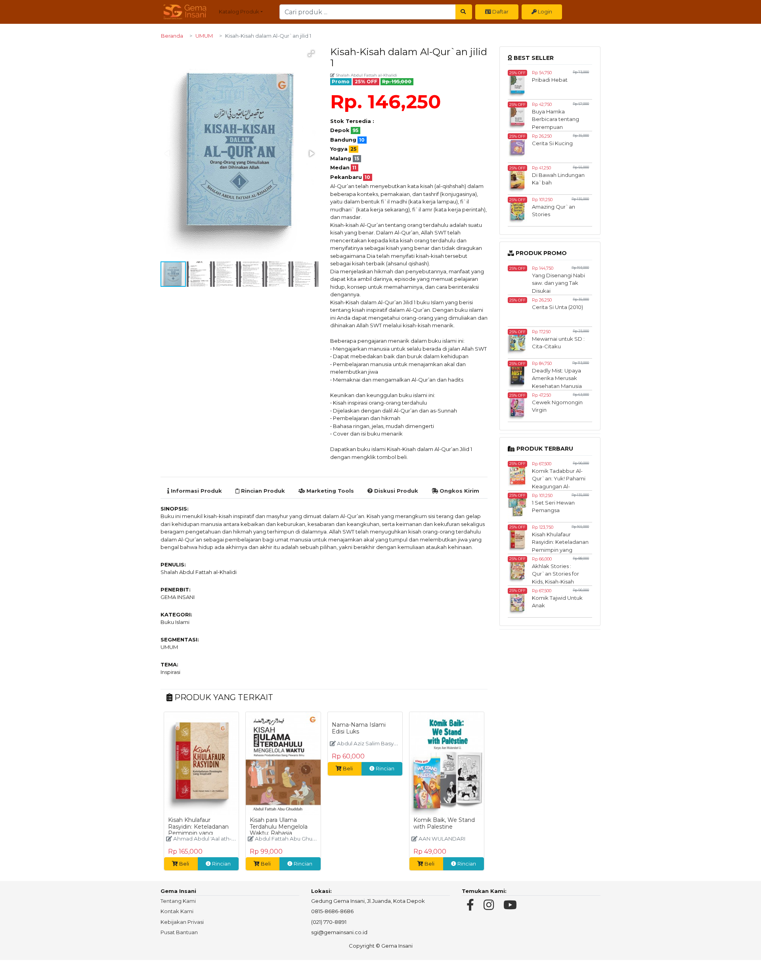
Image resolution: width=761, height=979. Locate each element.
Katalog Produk (239, 11)
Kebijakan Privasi (182, 922)
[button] (311, 53)
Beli (184, 863)
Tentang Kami (178, 901)
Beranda (172, 36)
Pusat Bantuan (179, 932)
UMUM (204, 36)
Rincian (221, 863)
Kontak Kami (177, 911)
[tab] (195, 491)
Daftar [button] (500, 11)
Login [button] (544, 11)
